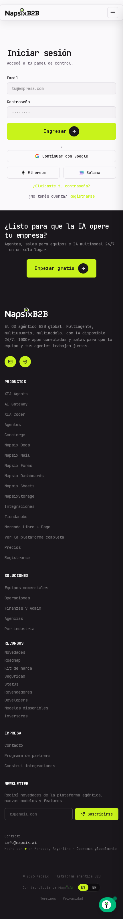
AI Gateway (16, 404)
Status (11, 684)
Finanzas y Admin (23, 608)
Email (12, 77)
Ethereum (37, 172)
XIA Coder (15, 414)
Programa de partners (27, 755)
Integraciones (19, 506)
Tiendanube (16, 516)
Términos (48, 898)
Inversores (16, 716)
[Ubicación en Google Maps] (25, 361)
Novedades (15, 652)
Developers (16, 700)
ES (83, 887)
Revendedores (18, 692)
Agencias (14, 618)
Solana (93, 172)
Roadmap (13, 660)
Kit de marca (18, 668)
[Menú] (112, 12)
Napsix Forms (18, 465)
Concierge (15, 434)
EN (94, 887)
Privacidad (73, 898)
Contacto (14, 745)
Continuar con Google (65, 156)
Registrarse (82, 196)
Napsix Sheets (19, 486)
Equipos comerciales (26, 587)
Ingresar (55, 131)
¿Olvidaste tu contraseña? (61, 186)
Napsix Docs (17, 445)
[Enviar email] (10, 361)
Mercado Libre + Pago (27, 526)
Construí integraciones (30, 765)
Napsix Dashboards (24, 475)
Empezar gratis (55, 268)
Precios (13, 547)
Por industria (19, 628)
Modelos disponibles (26, 708)
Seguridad (15, 676)
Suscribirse (100, 814)
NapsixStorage (19, 496)
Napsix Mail (17, 455)
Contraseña (18, 101)
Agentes (13, 424)
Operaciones (17, 598)
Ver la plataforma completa (34, 537)
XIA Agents (16, 393)
